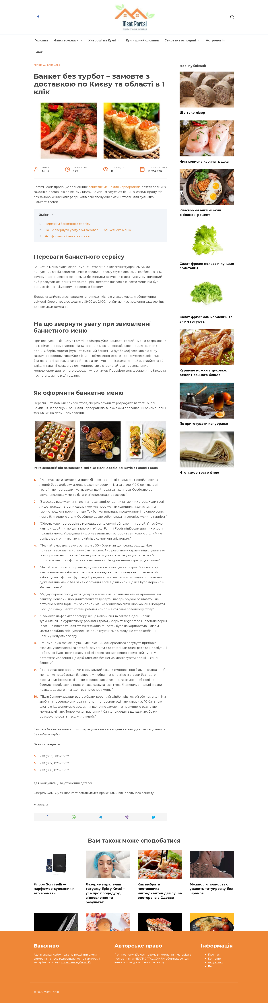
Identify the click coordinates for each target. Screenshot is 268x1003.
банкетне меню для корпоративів (115, 187)
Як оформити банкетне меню (67, 236)
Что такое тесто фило (199, 472)
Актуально (215, 962)
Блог (39, 52)
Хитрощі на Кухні (102, 40)
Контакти (214, 958)
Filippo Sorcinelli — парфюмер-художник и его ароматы (54, 888)
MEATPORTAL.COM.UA (149, 958)
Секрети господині (180, 40)
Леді (58, 65)
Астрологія (215, 40)
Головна (41, 40)
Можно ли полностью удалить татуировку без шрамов (211, 888)
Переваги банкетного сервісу (67, 224)
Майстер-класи (66, 40)
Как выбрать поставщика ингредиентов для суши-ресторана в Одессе (160, 891)
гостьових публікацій (76, 962)
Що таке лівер (192, 112)
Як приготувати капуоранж (204, 423)
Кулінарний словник (142, 40)
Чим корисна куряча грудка (204, 161)
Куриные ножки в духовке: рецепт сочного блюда (203, 372)
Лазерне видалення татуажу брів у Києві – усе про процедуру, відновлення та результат (105, 893)
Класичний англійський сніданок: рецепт (200, 212)
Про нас (214, 954)
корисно (42, 805)
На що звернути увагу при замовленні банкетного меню (88, 230)
